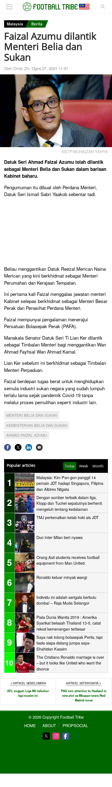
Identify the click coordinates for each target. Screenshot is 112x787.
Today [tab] (70, 466)
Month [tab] (98, 466)
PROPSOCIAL (75, 725)
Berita (36, 24)
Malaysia (15, 24)
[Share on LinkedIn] (28, 447)
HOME (30, 725)
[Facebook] (65, 736)
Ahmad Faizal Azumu (26, 435)
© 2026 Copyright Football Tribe (56, 717)
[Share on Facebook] (7, 447)
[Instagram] (56, 736)
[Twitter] (46, 736)
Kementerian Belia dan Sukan (36, 425)
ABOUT (49, 725)
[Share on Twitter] (18, 447)
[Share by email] (39, 447)
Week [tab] (83, 466)
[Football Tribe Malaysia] (56, 7)
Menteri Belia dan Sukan (31, 415)
